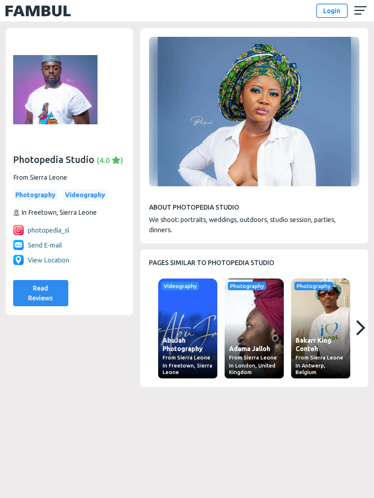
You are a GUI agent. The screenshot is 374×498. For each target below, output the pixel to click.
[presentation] (360, 327)
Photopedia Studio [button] (68, 160)
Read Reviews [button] (40, 292)
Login (331, 10)
